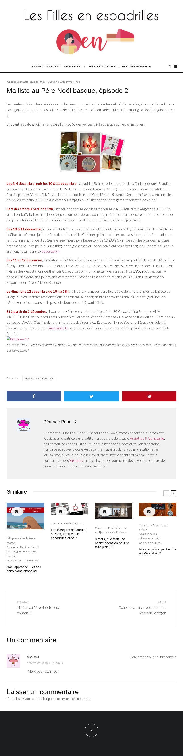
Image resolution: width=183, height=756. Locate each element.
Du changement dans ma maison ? (21, 554)
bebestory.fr (51, 251)
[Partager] (34, 396)
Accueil (38, 66)
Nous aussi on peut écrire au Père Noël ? (157, 551)
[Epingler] (149, 396)
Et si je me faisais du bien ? (110, 532)
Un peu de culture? (150, 542)
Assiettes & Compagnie (147, 438)
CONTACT (54, 66)
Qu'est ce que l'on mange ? (22, 560)
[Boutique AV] (91, 339)
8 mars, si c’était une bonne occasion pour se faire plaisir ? (112, 543)
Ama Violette (58, 328)
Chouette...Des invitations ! (64, 81)
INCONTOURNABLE (102, 66)
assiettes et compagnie (40, 378)
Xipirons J (76, 460)
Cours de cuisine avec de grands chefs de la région (142, 608)
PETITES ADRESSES (135, 66)
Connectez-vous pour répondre (153, 657)
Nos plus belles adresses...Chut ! (149, 536)
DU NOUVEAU (73, 66)
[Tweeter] (91, 396)
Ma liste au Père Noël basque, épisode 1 (39, 608)
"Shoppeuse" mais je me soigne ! (26, 81)
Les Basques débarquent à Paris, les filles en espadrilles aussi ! (69, 534)
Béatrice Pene (57, 421)
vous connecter (36, 699)
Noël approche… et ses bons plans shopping (24, 569)
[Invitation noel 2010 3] (91, 152)
